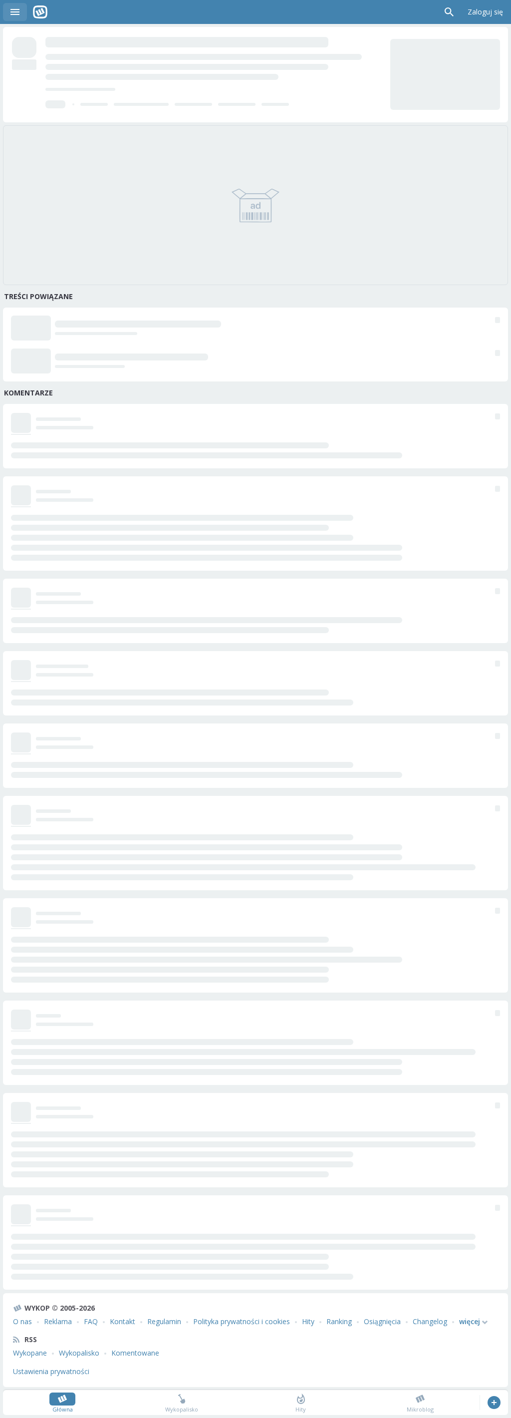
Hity (308, 1321)
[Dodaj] (494, 1402)
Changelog (430, 1321)
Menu (15, 12)
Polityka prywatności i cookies (241, 1321)
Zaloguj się (485, 11)
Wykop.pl (40, 12)
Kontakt (122, 1321)
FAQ (91, 1321)
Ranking (339, 1321)
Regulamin (164, 1321)
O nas (22, 1321)
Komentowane (135, 1353)
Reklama (58, 1321)
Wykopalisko (79, 1353)
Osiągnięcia (382, 1321)
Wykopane (30, 1353)
